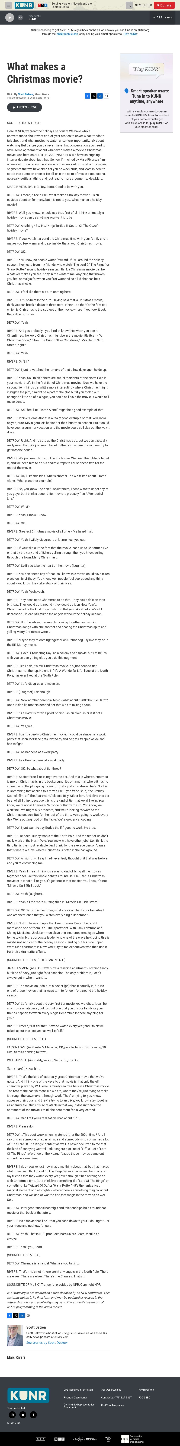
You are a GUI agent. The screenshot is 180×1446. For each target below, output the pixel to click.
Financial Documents (75, 1397)
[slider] (25, 17)
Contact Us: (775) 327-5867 (116, 1397)
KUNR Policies (146, 1389)
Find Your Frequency (112, 1405)
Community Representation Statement (79, 1406)
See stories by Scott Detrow (47, 1342)
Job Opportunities (111, 1389)
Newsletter (143, 5)
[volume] (20, 18)
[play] (9, 18)
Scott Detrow (25, 94)
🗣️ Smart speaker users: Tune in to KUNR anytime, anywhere (146, 96)
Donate (165, 5)
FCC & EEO (144, 1397)
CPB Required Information (78, 1389)
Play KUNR (130, 34)
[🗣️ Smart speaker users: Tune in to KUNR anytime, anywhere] (146, 68)
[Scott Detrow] (15, 1335)
